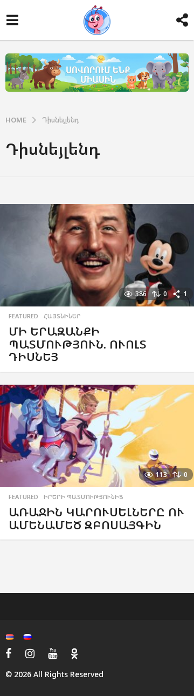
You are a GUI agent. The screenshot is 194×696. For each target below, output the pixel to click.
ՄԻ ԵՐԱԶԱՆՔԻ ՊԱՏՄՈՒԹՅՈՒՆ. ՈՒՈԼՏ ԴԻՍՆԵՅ (78, 343)
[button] (12, 20)
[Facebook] (8, 653)
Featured (23, 316)
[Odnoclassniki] (74, 653)
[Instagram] (29, 653)
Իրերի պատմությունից (83, 497)
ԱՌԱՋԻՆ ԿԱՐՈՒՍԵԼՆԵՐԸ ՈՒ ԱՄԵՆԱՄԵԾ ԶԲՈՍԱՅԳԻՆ (96, 518)
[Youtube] (52, 653)
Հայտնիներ (62, 316)
